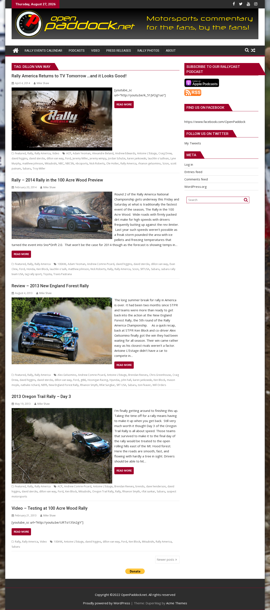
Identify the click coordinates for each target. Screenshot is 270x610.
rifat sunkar (148, 491)
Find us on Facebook (205, 107)
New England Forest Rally (63, 385)
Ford (68, 158)
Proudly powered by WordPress (106, 603)
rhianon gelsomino (149, 163)
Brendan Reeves (138, 375)
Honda (31, 269)
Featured (20, 153)
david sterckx (37, 158)
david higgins (19, 158)
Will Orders (159, 385)
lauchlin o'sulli (58, 269)
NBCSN (69, 163)
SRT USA (121, 385)
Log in (188, 164)
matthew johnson (32, 163)
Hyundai (114, 380)
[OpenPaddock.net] (135, 38)
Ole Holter (112, 163)
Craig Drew (165, 153)
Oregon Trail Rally (102, 491)
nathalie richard (30, 385)
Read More (124, 104)
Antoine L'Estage (147, 153)
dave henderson (156, 486)
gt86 (83, 380)
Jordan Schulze (117, 158)
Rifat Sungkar (107, 385)
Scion (165, 163)
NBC (61, 163)
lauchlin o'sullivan (158, 158)
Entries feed (193, 172)
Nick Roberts (97, 163)
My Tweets (192, 143)
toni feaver (144, 385)
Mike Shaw (43, 83)
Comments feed (196, 179)
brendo (139, 486)
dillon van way (55, 158)
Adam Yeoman (81, 153)
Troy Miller (39, 168)
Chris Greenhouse (160, 375)
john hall (126, 380)
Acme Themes (176, 603)
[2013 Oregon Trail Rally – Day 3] (62, 410)
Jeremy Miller (80, 158)
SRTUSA (144, 269)
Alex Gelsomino (67, 375)
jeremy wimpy (98, 158)
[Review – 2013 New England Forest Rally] (62, 300)
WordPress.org (195, 186)
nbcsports (82, 163)
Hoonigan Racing (98, 380)
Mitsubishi (51, 163)
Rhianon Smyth (89, 385)
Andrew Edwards (125, 153)
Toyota (47, 274)
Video (55, 153)
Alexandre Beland (102, 153)
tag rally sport (33, 274)
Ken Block (42, 269)
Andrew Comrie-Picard (100, 264)
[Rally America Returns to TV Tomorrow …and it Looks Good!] (62, 90)
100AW (62, 264)
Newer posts (165, 560)
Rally (30, 153)
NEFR (44, 385)
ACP (68, 153)
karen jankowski (136, 158)
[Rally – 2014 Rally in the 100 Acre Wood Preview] (62, 194)
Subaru (27, 168)
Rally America (43, 153)
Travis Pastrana (62, 274)
